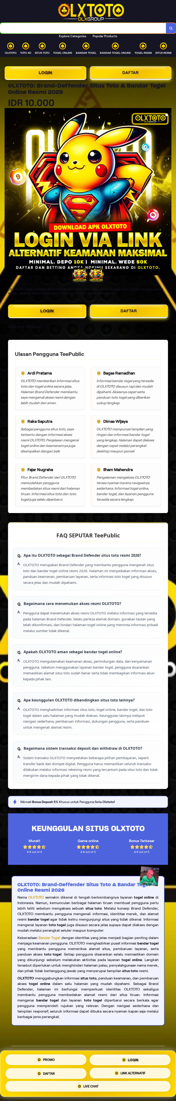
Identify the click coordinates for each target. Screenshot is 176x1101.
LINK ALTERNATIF (133, 1072)
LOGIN (45, 72)
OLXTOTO (36, 897)
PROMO (49, 1059)
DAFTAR (130, 72)
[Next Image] (167, 192)
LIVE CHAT (91, 1085)
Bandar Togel (49, 938)
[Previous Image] (8, 192)
